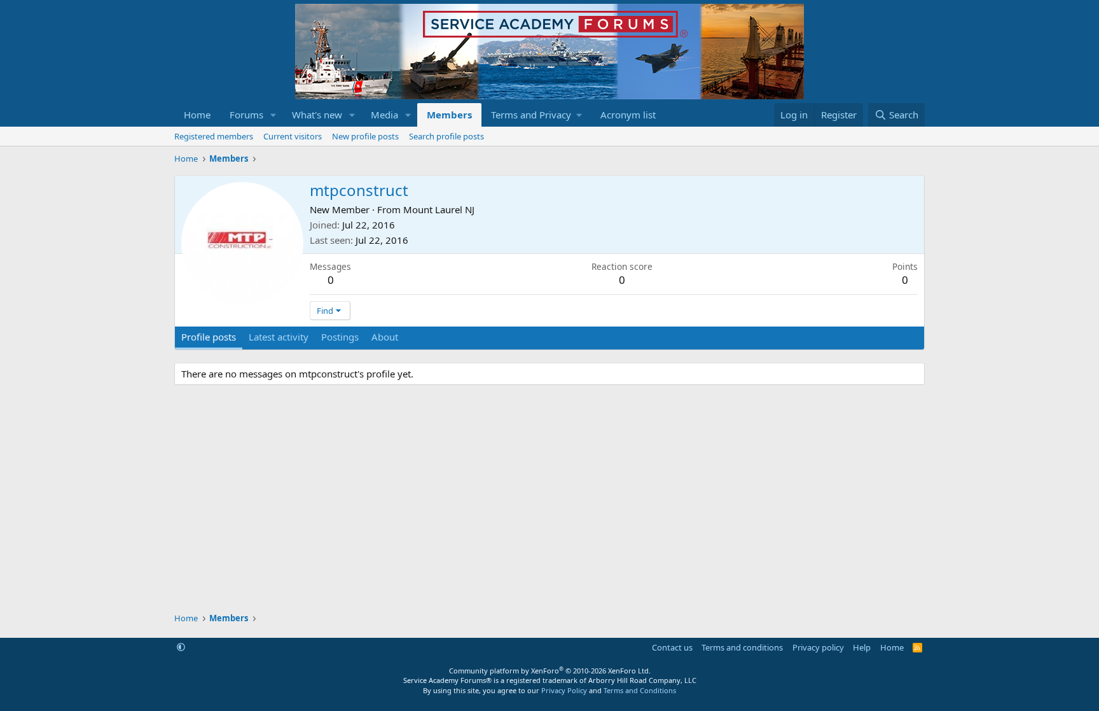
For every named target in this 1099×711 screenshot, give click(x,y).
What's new (317, 114)
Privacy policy (818, 647)
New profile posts (365, 136)
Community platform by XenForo (550, 670)
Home (197, 114)
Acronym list (628, 114)
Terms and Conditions (640, 690)
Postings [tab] (340, 336)
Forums (246, 114)
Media (384, 114)
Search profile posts (446, 136)
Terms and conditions (742, 647)
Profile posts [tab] (208, 336)
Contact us (672, 647)
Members (449, 114)
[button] (273, 115)
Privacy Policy (564, 690)
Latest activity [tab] (278, 336)
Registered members (213, 136)
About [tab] (384, 336)
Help (862, 647)
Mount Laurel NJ (438, 209)
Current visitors (292, 136)
